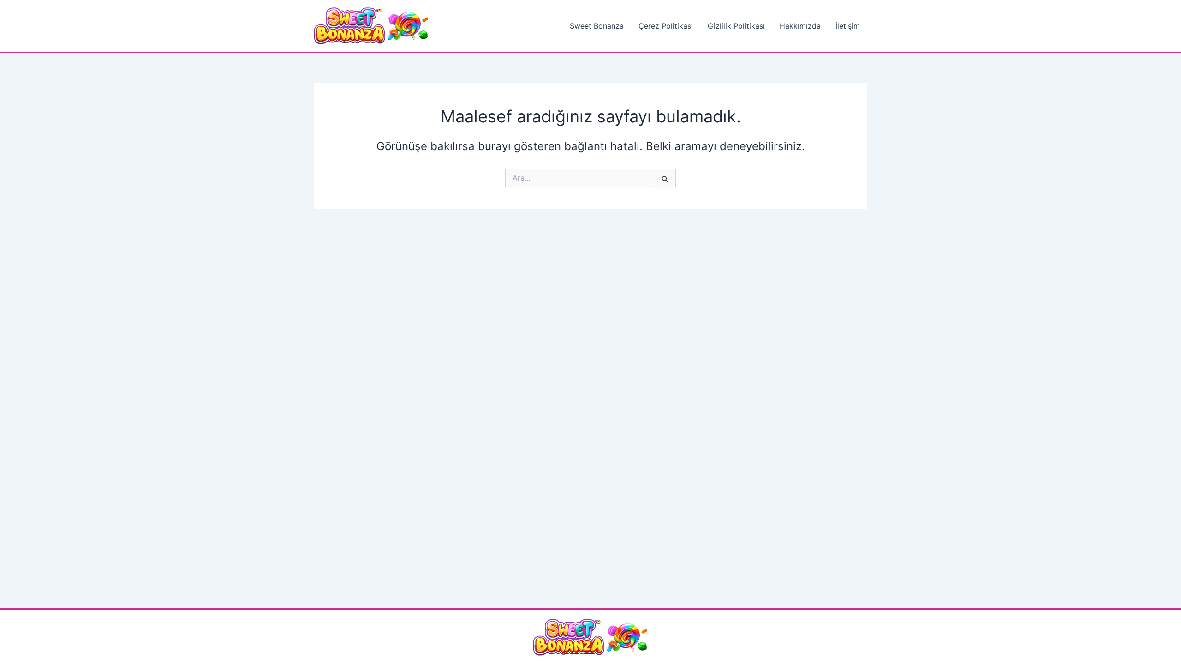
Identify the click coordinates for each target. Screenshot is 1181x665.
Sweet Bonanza (597, 25)
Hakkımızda (800, 25)
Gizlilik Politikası (736, 25)
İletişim (847, 25)
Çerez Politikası (665, 25)
